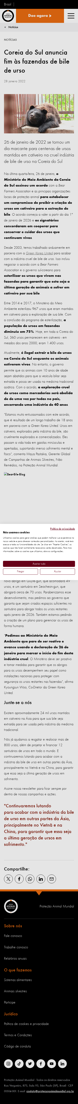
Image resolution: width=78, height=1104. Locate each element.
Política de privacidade (62, 529)
